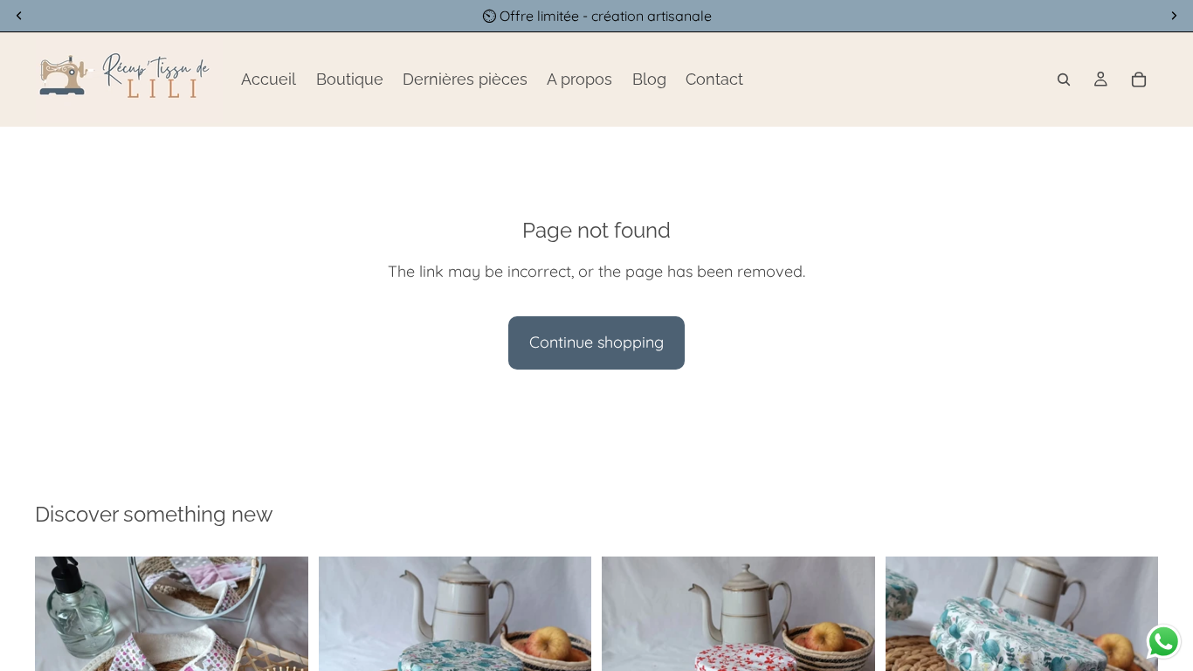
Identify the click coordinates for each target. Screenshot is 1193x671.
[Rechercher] (1064, 79)
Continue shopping (596, 342)
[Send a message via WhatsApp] (1163, 641)
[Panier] (1139, 79)
